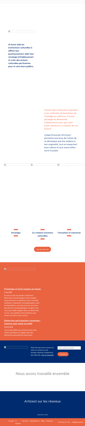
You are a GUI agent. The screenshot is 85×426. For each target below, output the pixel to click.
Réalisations (34, 421)
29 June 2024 (8, 327)
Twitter (48, 407)
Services (25, 421)
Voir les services (42, 249)
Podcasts (49, 421)
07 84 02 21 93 (64, 422)
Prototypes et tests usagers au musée (22, 289)
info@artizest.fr (77, 422)
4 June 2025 (8, 292)
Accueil (11, 421)
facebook (42, 407)
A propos (18, 422)
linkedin (37, 407)
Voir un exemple (47, 355)
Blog (42, 421)
